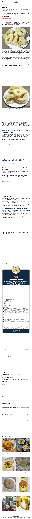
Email (3, 399)
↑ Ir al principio (16, 516)
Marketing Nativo (26, 517)
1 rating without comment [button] (17, 374)
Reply (28, 420)
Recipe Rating (4, 381)
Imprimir (11, 279)
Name (3, 396)
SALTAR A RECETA (7, 18)
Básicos (5, 4)
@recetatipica (16, 331)
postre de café (20, 248)
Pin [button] (16, 279)
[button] (14, 276)
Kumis (5, 349)
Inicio (3, 4)
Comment (4, 384)
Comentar (20, 279)
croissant (25, 248)
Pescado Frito (25, 349)
